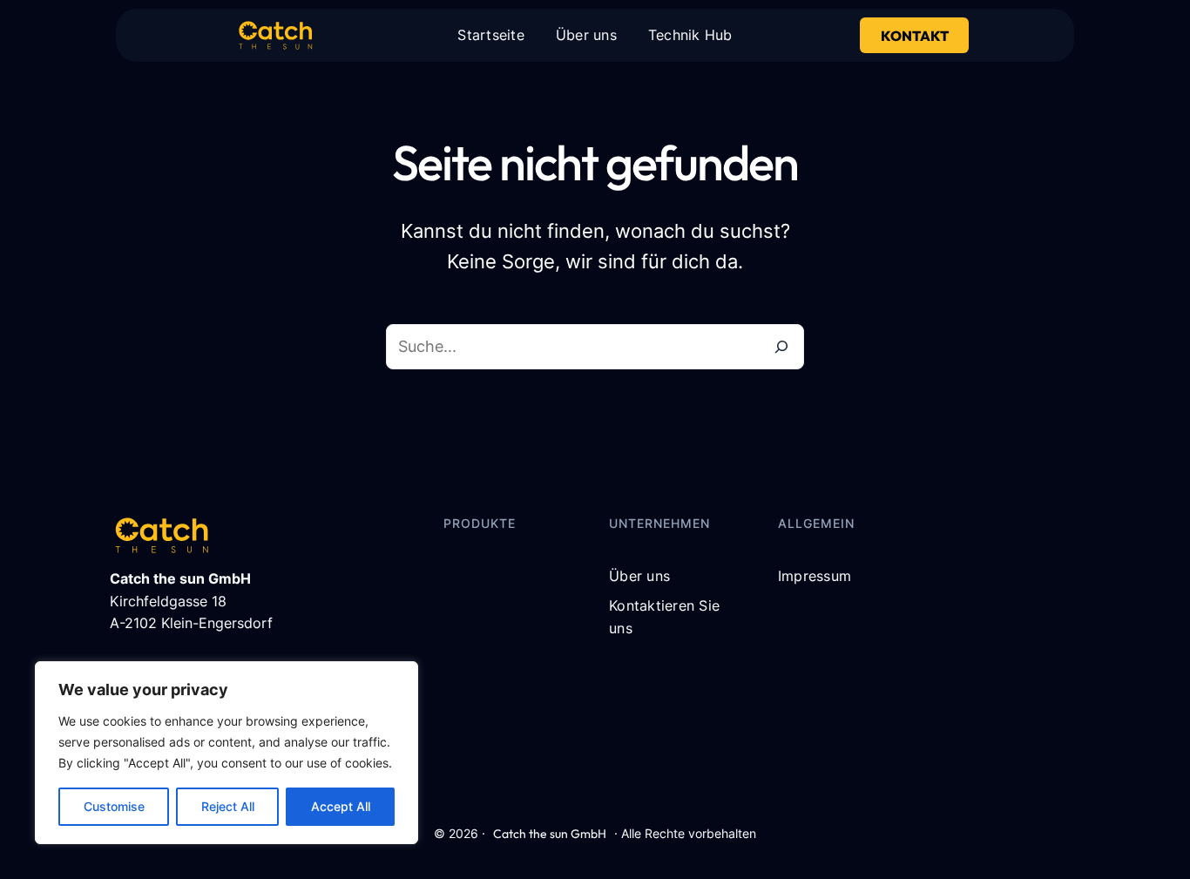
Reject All (227, 806)
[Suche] (781, 346)
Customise (114, 806)
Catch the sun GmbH (549, 834)
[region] (226, 752)
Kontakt (915, 35)
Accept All (340, 806)
